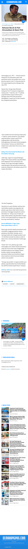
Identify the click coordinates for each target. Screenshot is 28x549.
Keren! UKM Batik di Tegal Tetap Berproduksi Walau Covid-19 (10, 224)
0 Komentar (13, 41)
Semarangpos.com (6, 24)
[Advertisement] (14, 59)
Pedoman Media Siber (8, 543)
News (12, 24)
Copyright (17, 540)
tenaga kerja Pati (20, 284)
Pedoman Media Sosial (19, 543)
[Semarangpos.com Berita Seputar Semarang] (14, 2)
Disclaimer (14, 541)
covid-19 (12, 284)
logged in (8, 369)
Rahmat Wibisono (8, 281)
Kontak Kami (11, 540)
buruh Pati (5, 284)
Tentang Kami (5, 540)
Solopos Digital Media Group (17, 547)
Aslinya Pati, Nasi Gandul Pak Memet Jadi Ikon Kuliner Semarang (12, 153)
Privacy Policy (22, 540)
